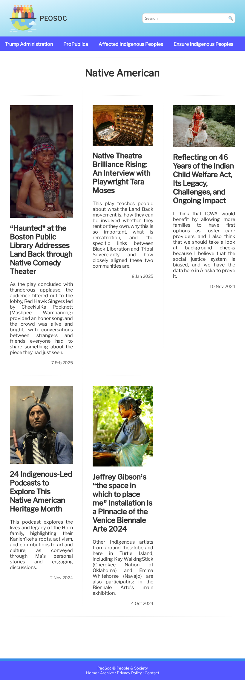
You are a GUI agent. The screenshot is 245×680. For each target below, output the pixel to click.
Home (91, 673)
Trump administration (29, 44)
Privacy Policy (129, 673)
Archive (107, 673)
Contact (152, 673)
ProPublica (75, 44)
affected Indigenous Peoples (131, 44)
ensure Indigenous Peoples (203, 44)
